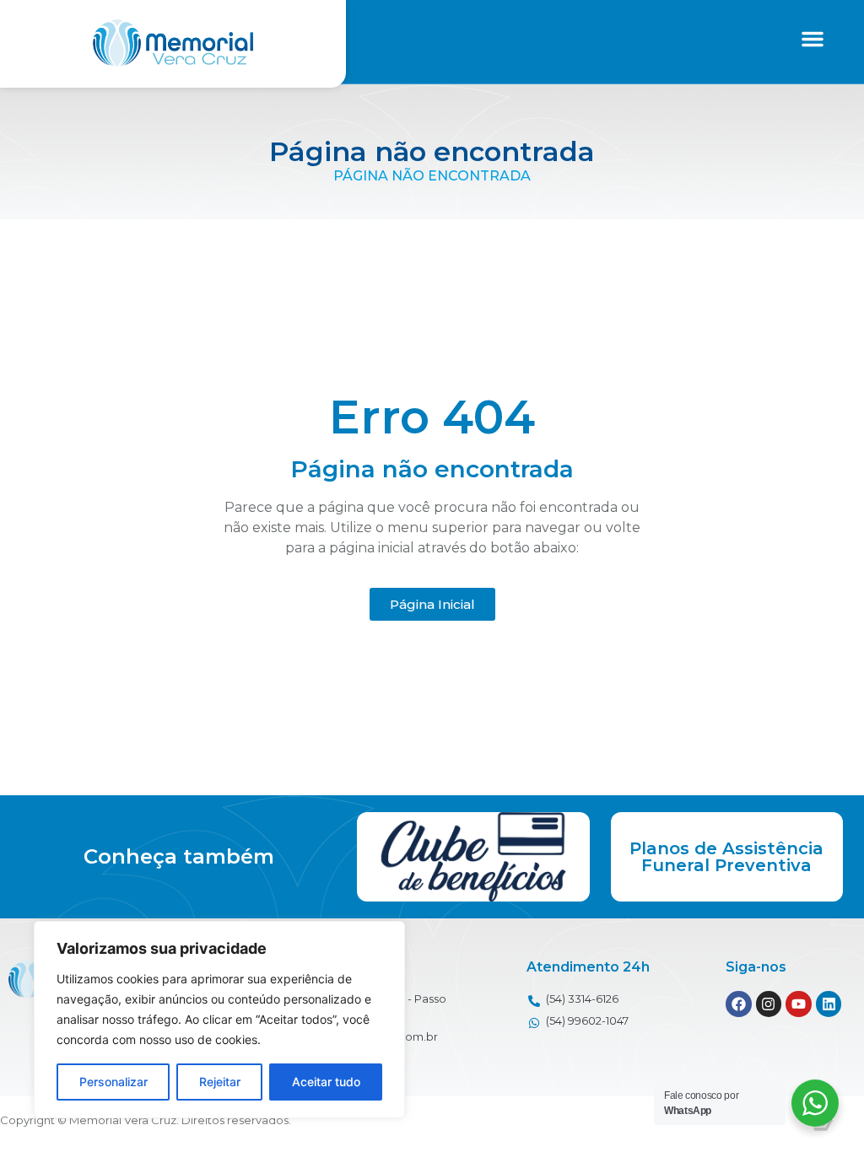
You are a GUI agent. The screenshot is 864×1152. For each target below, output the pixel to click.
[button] (812, 39)
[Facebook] (739, 1004)
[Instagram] (769, 1004)
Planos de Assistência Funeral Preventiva (726, 856)
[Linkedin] (829, 1004)
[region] (219, 1019)
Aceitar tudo (326, 1081)
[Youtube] (799, 1004)
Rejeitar (219, 1081)
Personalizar (113, 1081)
